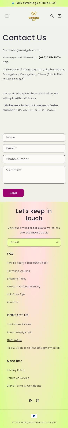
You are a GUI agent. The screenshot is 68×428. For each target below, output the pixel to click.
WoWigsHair (28, 422)
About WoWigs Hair (19, 332)
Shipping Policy (17, 278)
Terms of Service (18, 378)
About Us (13, 302)
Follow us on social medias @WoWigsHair (34, 348)
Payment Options (18, 271)
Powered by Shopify (45, 422)
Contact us (14, 340)
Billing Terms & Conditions (24, 385)
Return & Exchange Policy (23, 286)
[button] (7, 16)
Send (13, 193)
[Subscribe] (57, 242)
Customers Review (19, 324)
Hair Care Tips (16, 294)
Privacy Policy (16, 370)
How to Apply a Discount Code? (27, 263)
